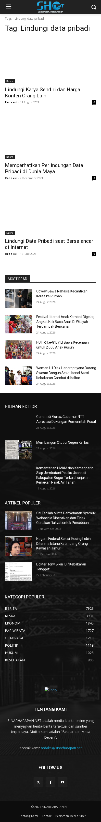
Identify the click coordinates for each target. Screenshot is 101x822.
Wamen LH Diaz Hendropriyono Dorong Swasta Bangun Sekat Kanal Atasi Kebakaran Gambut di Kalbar (66, 373)
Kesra (9, 81)
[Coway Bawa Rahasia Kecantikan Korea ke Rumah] (18, 298)
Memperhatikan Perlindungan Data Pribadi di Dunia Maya (44, 168)
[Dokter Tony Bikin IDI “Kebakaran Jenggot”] (18, 571)
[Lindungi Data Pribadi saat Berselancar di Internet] (50, 212)
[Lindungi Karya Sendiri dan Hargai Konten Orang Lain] (50, 60)
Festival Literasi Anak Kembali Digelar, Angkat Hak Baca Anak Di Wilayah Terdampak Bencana (65, 321)
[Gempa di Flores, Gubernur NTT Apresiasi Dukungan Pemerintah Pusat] (18, 424)
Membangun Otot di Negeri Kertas (62, 442)
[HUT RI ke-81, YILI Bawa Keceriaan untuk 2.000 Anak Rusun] (18, 349)
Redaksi (11, 102)
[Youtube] (62, 782)
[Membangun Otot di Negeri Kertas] (18, 449)
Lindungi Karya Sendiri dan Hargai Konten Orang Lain (43, 93)
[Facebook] (50, 782)
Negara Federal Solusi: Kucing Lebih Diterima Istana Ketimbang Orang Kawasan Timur (63, 543)
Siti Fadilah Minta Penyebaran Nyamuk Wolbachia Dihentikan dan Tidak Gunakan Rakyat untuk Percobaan (66, 518)
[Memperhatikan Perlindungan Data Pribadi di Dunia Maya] (50, 136)
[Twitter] (38, 782)
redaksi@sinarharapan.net (61, 748)
